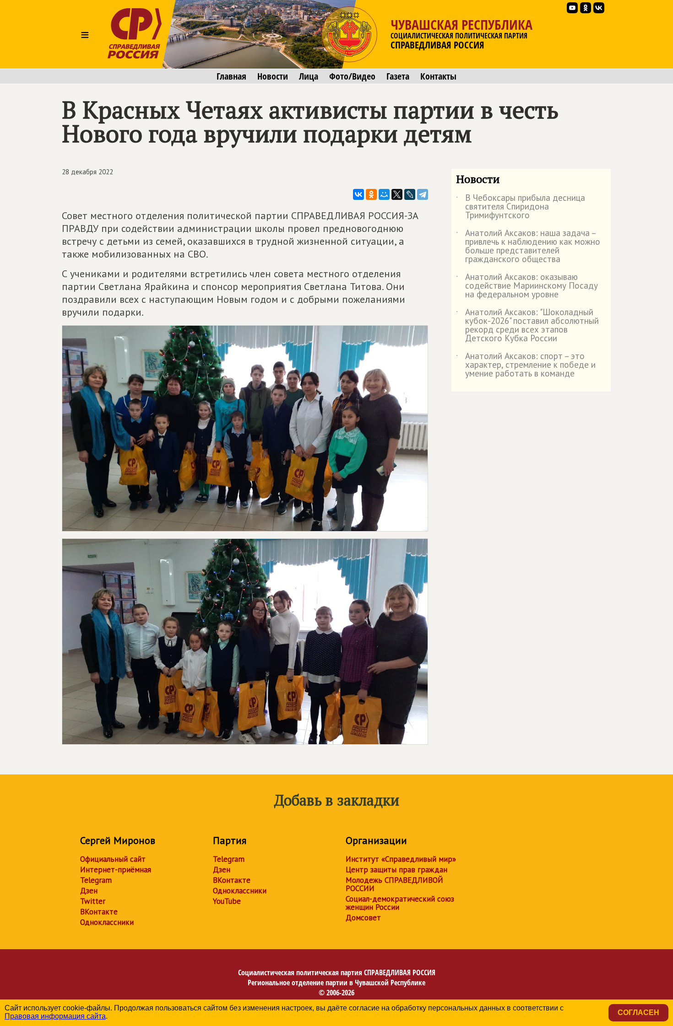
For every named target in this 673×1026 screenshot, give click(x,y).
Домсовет (363, 917)
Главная (231, 76)
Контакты (438, 76)
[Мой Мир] (384, 194)
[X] (396, 194)
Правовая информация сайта (55, 1016)
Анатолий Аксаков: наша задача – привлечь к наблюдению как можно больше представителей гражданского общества (528, 246)
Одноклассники (107, 922)
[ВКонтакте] (358, 194)
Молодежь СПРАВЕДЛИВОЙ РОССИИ (394, 884)
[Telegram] (422, 194)
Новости (272, 76)
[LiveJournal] (409, 194)
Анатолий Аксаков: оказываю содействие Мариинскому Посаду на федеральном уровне (527, 286)
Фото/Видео (352, 76)
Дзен (89, 890)
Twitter (92, 901)
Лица (308, 76)
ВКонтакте (99, 912)
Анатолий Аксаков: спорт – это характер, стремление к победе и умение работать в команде (526, 365)
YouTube (227, 901)
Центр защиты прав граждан (396, 869)
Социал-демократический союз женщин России (400, 903)
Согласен (638, 1012)
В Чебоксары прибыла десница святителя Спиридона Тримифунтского (520, 206)
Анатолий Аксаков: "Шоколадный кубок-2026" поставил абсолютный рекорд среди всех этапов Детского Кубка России (527, 326)
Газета (397, 76)
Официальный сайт (113, 859)
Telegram (96, 880)
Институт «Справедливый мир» (401, 859)
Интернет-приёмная (115, 869)
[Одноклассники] (371, 194)
